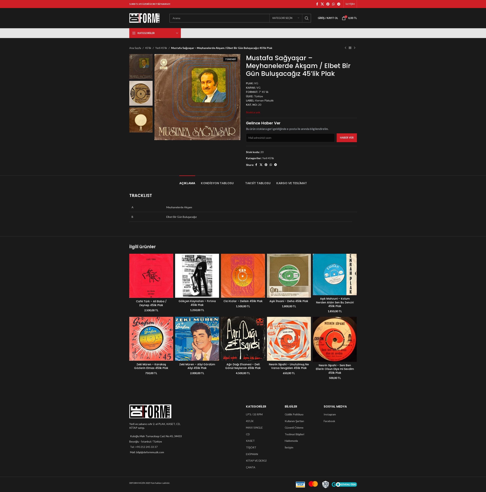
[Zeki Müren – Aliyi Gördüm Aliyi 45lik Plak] (197, 339)
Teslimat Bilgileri (294, 434)
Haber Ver (347, 137)
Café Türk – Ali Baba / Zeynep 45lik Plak (151, 303)
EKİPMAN (252, 454)
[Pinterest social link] (328, 4)
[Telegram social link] (338, 4)
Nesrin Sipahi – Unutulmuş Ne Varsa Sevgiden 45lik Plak (289, 366)
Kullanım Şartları (294, 421)
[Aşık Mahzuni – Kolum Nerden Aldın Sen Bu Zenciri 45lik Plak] (335, 274)
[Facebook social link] (317, 4)
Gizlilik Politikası (294, 414)
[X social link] (322, 4)
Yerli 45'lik (161, 47)
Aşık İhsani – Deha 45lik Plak (288, 301)
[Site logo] (144, 17)
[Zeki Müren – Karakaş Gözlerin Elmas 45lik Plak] (151, 339)
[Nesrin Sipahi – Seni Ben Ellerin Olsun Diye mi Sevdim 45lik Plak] (335, 339)
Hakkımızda (291, 440)
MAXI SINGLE (254, 427)
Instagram (330, 414)
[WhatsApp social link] (333, 4)
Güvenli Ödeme (294, 427)
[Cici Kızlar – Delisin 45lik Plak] (243, 276)
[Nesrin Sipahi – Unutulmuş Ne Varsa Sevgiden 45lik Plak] (289, 339)
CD (248, 434)
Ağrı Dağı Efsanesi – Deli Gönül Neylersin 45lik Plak (243, 366)
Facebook (329, 421)
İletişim (289, 447)
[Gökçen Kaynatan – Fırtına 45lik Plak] (197, 276)
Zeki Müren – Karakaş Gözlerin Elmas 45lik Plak (151, 366)
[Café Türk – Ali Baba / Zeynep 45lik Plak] (151, 276)
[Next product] (354, 48)
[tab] (187, 181)
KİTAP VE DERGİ (256, 460)
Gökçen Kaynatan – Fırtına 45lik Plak (197, 303)
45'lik (148, 47)
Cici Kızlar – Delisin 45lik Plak (243, 301)
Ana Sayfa (135, 47)
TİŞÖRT (251, 447)
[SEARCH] (306, 18)
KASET (250, 440)
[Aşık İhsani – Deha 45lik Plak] (289, 276)
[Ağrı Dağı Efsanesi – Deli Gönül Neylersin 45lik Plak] (243, 339)
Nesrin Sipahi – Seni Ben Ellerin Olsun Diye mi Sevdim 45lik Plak (335, 369)
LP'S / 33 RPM (254, 414)
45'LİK (250, 421)
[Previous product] (345, 48)
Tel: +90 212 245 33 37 (144, 446)
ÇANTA (250, 467)
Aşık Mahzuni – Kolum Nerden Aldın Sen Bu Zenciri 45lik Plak (335, 302)
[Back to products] (350, 48)
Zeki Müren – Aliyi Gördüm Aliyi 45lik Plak (197, 366)
